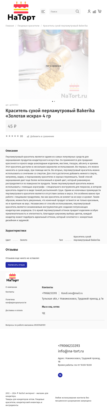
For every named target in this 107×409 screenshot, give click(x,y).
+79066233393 (49, 293)
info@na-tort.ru (71, 351)
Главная (10, 25)
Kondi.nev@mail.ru (72, 293)
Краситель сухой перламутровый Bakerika (65, 25)
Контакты (10, 292)
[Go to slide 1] (52, 101)
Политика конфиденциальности (16, 301)
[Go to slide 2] (54, 101)
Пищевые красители (28, 25)
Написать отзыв (16, 265)
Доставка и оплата (14, 310)
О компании (11, 287)
